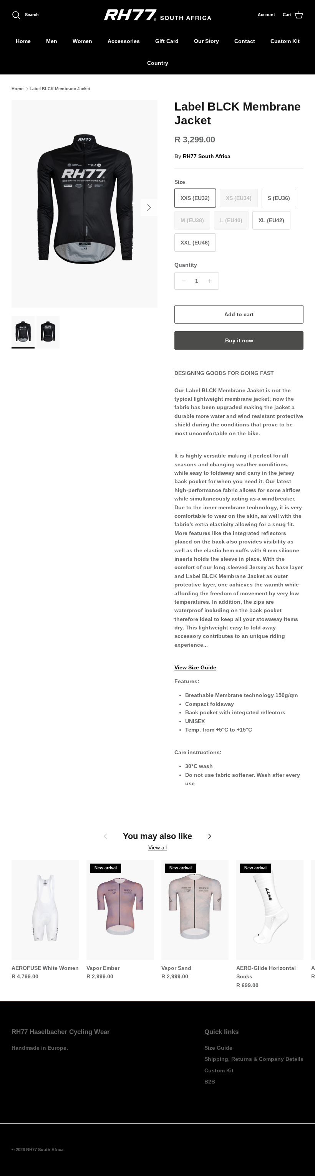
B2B (209, 1082)
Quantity (185, 265)
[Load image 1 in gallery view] (85, 204)
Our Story (206, 41)
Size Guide (218, 1048)
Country (157, 63)
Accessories (124, 41)
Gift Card (167, 41)
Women (82, 41)
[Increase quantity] (212, 281)
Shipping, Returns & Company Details (253, 1059)
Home (23, 41)
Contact (244, 41)
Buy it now (239, 340)
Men (51, 41)
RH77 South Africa (206, 156)
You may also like (157, 836)
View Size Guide (195, 667)
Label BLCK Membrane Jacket (60, 88)
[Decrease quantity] (181, 281)
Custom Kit (285, 41)
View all (157, 847)
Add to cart (239, 314)
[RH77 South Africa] (157, 15)
